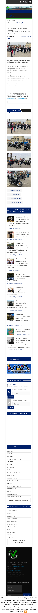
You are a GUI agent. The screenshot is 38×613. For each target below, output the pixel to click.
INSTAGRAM (21, 98)
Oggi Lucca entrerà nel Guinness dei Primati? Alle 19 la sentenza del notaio (18, 221)
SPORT (9, 535)
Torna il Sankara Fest (23, 331)
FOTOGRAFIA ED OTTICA (14, 472)
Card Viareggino (15, 386)
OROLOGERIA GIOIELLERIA (14, 497)
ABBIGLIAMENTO (12, 478)
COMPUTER (10, 529)
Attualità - (20, 217)
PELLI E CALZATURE (12, 481)
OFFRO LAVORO (12, 532)
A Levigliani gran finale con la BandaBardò (17, 291)
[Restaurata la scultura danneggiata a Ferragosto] (10, 303)
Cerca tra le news (19, 389)
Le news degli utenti (15, 202)
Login (26, 386)
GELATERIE (10, 462)
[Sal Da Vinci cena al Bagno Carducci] (10, 234)
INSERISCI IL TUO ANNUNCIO (19, 542)
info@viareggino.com (18, 566)
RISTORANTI (10, 467)
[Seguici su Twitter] (23, 2)
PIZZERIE (9, 464)
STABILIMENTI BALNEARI (14, 459)
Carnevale (11, 23)
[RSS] (26, 2)
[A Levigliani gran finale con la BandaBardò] (10, 290)
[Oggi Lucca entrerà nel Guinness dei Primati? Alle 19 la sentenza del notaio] (10, 219)
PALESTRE (10, 483)
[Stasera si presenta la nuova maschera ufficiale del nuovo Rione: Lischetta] (10, 261)
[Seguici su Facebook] (20, 2)
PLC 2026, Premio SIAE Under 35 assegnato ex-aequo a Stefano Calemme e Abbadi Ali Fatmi (19, 342)
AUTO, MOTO (11, 516)
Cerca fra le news (14, 194)
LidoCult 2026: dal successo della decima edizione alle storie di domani (18, 319)
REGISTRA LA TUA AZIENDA (19, 500)
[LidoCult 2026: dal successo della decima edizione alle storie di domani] (10, 316)
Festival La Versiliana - (20, 244)
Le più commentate (15, 198)
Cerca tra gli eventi (19, 400)
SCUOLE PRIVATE (12, 494)
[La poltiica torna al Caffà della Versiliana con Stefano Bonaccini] (10, 245)
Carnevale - (20, 259)
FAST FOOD (10, 491)
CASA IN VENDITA (12, 521)
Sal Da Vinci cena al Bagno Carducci (23, 236)
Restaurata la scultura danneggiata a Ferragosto (17, 305)
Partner (14, 359)
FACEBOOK (11, 98)
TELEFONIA (10, 538)
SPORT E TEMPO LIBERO (14, 486)
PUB (8, 470)
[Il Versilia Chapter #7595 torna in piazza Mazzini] (19, 126)
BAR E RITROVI (11, 475)
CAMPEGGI (10, 456)
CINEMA (9, 454)
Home (15, 21)
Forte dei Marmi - (22, 232)
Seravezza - (20, 288)
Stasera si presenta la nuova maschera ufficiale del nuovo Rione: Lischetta (19, 263)
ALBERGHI (10, 451)
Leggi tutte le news (14, 190)
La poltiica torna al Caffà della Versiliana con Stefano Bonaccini (17, 249)
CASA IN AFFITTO (12, 519)
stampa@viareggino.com (14, 570)
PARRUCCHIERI (11, 489)
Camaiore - (20, 314)
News (22, 21)
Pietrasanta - (20, 301)
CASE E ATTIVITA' (12, 524)
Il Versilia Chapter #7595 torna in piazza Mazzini (18, 31)
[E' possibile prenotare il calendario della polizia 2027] (10, 276)
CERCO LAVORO (12, 527)
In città (14, 447)
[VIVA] (19, 368)
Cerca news (12, 384)
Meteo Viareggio (19, 413)
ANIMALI (9, 513)
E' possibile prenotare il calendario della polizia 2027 (18, 277)
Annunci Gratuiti (20, 506)
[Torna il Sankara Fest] (10, 331)
